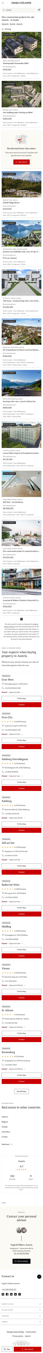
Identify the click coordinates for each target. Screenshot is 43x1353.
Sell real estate (7, 1310)
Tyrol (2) (12, 24)
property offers (7, 1304)
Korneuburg (8, 1052)
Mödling (6, 926)
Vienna (6, 968)
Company (5, 1322)
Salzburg (7, 801)
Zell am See (8, 842)
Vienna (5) (5, 24)
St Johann (7, 1010)
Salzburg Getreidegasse (15, 759)
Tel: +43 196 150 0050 (21, 1253)
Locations (5, 1316)
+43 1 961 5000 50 (9, 1289)
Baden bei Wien (10, 884)
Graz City (7, 717)
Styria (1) (19, 24)
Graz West (8, 679)
